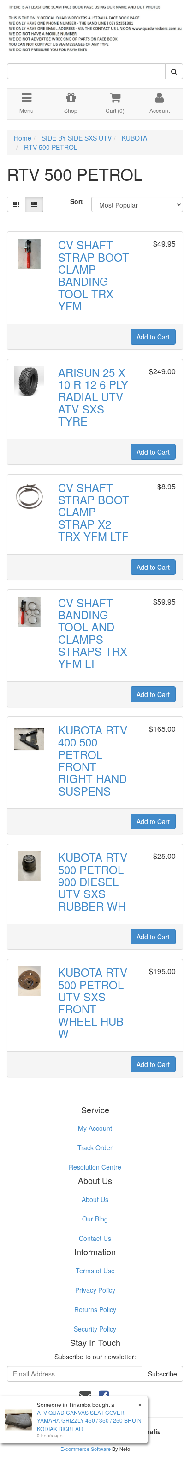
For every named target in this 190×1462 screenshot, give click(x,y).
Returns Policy (95, 1309)
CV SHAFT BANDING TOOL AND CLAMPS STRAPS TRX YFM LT (92, 633)
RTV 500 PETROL (50, 147)
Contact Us (95, 1238)
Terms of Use (95, 1270)
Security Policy (95, 1328)
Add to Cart (153, 336)
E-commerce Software (85, 1448)
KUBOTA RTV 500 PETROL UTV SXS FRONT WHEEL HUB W (92, 1002)
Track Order (95, 1147)
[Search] (174, 71)
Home (22, 137)
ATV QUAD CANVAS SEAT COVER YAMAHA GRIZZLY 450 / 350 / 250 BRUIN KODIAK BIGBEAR (89, 1420)
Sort (76, 201)
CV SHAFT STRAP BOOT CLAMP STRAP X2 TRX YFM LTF (93, 511)
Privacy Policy (95, 1290)
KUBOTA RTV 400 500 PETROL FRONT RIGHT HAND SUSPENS (92, 760)
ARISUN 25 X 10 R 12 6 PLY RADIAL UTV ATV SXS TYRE (93, 396)
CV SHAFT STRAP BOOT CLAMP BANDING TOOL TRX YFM (93, 275)
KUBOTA (134, 137)
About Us (95, 1199)
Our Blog (95, 1218)
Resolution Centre (95, 1167)
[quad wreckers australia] (95, 26)
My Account (95, 1128)
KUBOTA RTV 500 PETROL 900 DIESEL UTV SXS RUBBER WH (92, 881)
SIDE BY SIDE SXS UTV (77, 137)
